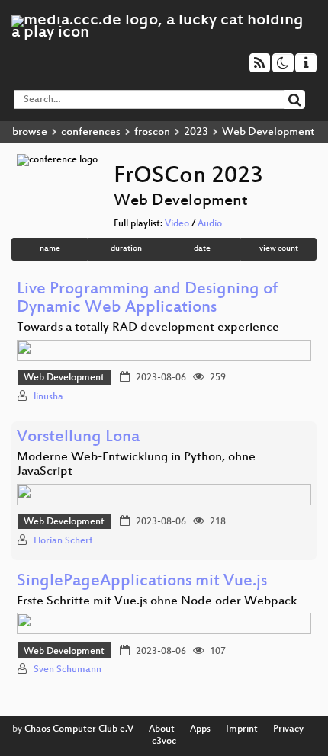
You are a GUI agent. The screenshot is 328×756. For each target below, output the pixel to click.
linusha (48, 397)
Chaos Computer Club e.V (78, 729)
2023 (196, 132)
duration (126, 249)
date (202, 249)
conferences (91, 132)
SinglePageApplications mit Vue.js (142, 581)
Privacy (288, 729)
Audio (210, 224)
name (50, 249)
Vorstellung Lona (78, 437)
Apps (200, 729)
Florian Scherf (63, 541)
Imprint (242, 729)
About (162, 729)
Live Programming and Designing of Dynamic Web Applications (147, 299)
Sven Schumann (67, 670)
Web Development (64, 378)
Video (177, 224)
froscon (152, 132)
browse (29, 132)
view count (278, 249)
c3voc (164, 741)
